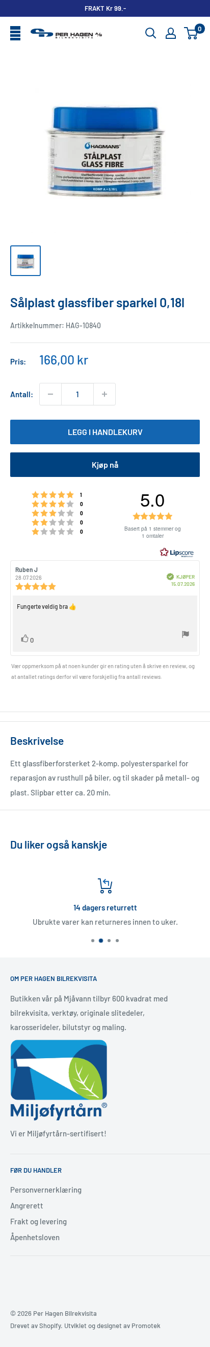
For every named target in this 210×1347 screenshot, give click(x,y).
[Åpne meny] (15, 34)
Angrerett (26, 1205)
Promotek (146, 1325)
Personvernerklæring (46, 1189)
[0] (191, 33)
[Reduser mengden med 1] (50, 394)
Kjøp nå (105, 464)
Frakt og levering (38, 1221)
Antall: (21, 394)
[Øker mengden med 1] (104, 394)
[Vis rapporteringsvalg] (185, 636)
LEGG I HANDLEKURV (105, 432)
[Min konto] (171, 33)
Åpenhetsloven (35, 1237)
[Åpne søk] (150, 33)
